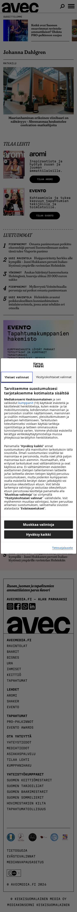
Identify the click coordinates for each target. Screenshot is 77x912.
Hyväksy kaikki (38, 534)
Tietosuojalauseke (62, 547)
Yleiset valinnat (17, 377)
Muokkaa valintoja (38, 524)
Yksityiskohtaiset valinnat (53, 377)
